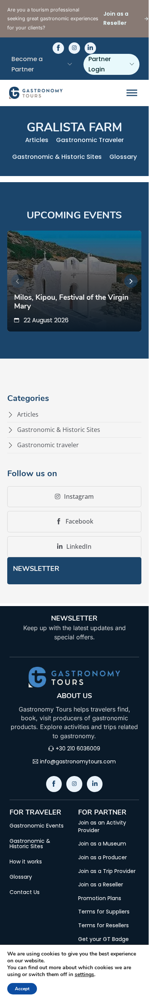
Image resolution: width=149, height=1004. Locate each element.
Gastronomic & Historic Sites (57, 156)
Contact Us (25, 892)
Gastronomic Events (37, 825)
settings (84, 974)
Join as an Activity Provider (102, 826)
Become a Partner (27, 64)
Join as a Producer (102, 857)
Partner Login (99, 64)
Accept (22, 989)
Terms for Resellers (103, 925)
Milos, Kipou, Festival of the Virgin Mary (71, 301)
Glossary (123, 156)
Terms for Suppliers (104, 911)
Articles (36, 140)
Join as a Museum (102, 843)
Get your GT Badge (103, 939)
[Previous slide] (17, 281)
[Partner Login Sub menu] (132, 64)
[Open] (132, 92)
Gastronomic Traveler (90, 140)
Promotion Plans (99, 898)
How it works (26, 861)
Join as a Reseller (100, 884)
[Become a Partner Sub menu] (69, 64)
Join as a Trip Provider (107, 871)
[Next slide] (131, 281)
